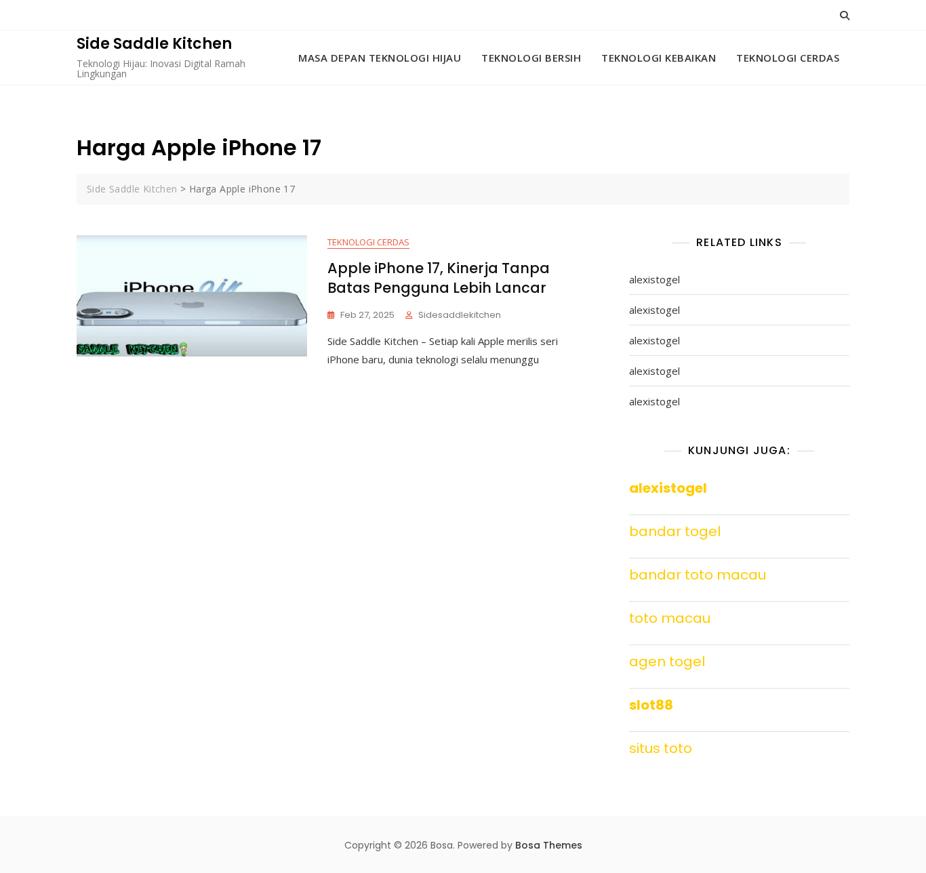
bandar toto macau (697, 574)
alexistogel (654, 279)
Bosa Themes (548, 845)
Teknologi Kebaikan (658, 57)
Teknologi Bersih (531, 57)
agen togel (667, 661)
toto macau (669, 618)
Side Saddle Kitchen (154, 43)
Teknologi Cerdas (787, 57)
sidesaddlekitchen (459, 314)
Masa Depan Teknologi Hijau (379, 57)
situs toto (660, 748)
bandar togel (675, 531)
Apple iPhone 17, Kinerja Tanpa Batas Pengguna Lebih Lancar (438, 278)
